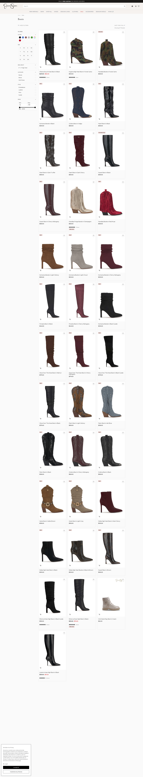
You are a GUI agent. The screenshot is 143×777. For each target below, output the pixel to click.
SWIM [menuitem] (42, 11)
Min (20, 103)
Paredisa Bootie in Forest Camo (107, 71)
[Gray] (29, 37)
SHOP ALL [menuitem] (49, 11)
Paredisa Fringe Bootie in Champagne (80, 221)
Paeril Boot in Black (104, 123)
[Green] (32, 37)
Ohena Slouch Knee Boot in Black (49, 71)
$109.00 (41, 126)
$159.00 (100, 74)
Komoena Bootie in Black (46, 123)
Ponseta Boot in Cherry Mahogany (79, 324)
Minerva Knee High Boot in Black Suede (51, 619)
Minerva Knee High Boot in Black (78, 619)
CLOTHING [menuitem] (75, 11)
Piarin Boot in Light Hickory (77, 423)
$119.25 (76, 621)
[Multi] (35, 37)
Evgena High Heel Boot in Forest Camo (80, 71)
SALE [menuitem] (81, 11)
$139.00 (71, 74)
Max (29, 103)
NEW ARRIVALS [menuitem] (33, 11)
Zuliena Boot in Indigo (75, 123)
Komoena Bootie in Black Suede (107, 324)
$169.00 (71, 126)
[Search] (124, 6)
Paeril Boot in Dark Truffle (47, 172)
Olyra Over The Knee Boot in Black (49, 423)
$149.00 (41, 326)
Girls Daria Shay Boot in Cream (107, 619)
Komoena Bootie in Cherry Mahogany (109, 275)
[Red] (20, 40)
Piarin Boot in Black (45, 472)
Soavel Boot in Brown (104, 570)
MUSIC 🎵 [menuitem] (111, 11)
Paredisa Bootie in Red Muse (106, 221)
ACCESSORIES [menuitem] (89, 11)
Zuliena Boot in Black (104, 472)
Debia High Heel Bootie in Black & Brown (81, 570)
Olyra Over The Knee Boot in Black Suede (110, 373)
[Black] (20, 37)
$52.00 (100, 621)
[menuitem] (101, 11)
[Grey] (23, 40)
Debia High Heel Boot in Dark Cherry (109, 521)
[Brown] (26, 37)
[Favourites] (138, 6)
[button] (64, 32)
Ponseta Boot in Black (46, 324)
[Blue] (23, 37)
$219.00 (41, 74)
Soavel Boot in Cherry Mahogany (49, 221)
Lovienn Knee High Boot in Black (49, 672)
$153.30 (47, 74)
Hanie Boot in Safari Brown (47, 521)
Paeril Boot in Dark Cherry (76, 172)
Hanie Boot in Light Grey (76, 521)
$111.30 (47, 674)
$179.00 (41, 375)
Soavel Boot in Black (104, 172)
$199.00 (71, 425)
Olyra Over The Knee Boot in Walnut (50, 373)
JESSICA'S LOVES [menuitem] (65, 11)
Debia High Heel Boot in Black (48, 570)
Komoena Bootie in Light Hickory (49, 275)
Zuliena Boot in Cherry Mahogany (79, 472)
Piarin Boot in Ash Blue (105, 423)
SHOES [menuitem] (56, 11)
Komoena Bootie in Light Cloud (78, 275)
